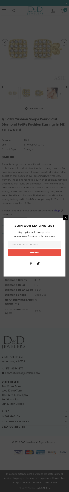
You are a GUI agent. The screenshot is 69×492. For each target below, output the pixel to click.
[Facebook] (30, 263)
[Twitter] (38, 263)
